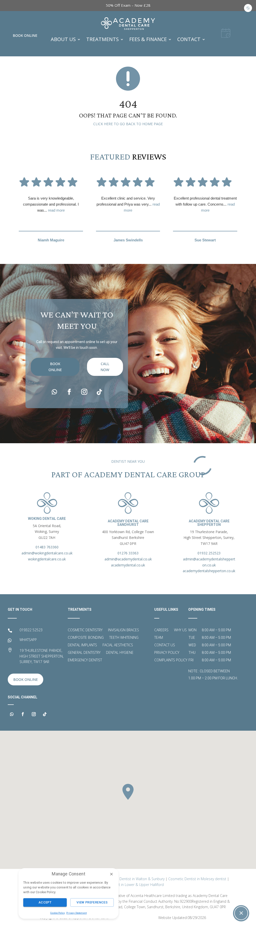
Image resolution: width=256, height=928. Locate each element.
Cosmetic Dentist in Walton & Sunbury (133, 878)
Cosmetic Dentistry (85, 630)
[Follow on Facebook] (69, 392)
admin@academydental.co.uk (128, 559)
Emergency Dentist (85, 660)
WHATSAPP (28, 639)
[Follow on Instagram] (84, 392)
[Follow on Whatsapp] (54, 392)
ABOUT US (63, 39)
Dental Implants (82, 645)
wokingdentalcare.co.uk (47, 559)
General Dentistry (84, 653)
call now (104, 366)
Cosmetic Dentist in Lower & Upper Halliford (128, 884)
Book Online (25, 35)
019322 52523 (31, 630)
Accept (45, 902)
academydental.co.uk (128, 565)
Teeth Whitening (123, 638)
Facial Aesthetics (117, 645)
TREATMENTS (102, 39)
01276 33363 (128, 553)
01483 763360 (47, 547)
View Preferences (92, 902)
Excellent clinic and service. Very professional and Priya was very (128, 204)
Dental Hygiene (120, 653)
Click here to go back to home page (128, 123)
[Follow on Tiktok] (99, 392)
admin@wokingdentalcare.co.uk (47, 553)
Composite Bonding (86, 638)
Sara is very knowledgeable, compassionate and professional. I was (51, 204)
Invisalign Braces (123, 630)
